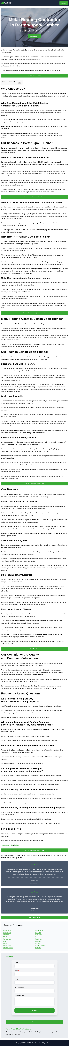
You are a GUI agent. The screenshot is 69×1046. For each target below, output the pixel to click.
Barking (16, 845)
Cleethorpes (7, 937)
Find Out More (34, 649)
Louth (5, 941)
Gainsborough (7, 939)
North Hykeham (8, 947)
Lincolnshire (7, 945)
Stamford (38, 947)
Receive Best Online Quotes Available (34, 313)
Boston (37, 937)
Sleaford (38, 932)
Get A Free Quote (34, 917)
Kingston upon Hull (7, 845)
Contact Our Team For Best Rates (34, 197)
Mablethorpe (39, 930)
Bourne (37, 943)
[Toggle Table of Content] (19, 82)
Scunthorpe (7, 932)
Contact (63, 3)
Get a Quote (33, 36)
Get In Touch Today (34, 75)
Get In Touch (34, 1022)
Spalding (38, 941)
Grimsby (6, 934)
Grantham (38, 939)
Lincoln (5, 943)
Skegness (38, 934)
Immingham (7, 930)
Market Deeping (40, 945)
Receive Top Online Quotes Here (34, 483)
